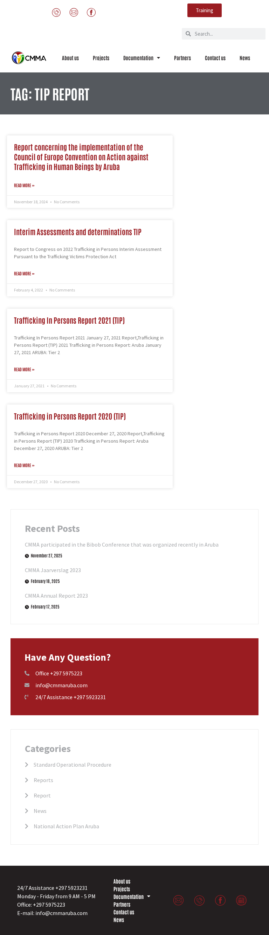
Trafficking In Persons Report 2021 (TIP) (69, 320)
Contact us (215, 57)
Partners (182, 57)
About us (70, 57)
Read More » (24, 185)
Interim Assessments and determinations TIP (78, 231)
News (245, 57)
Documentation (138, 57)
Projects (101, 57)
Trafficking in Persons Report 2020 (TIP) (70, 416)
